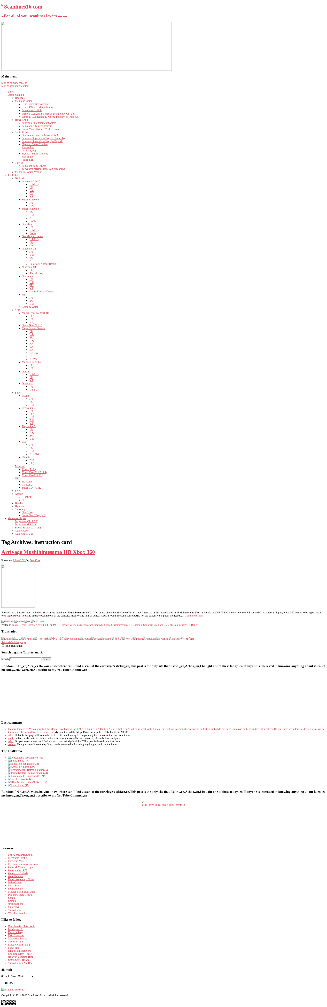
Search (5, 659)
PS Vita (26, 457)
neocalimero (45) (33, 757)
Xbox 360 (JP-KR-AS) (34, 472)
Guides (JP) (21, 530)
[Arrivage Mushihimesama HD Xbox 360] (18, 606)
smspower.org (15, 903)
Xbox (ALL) (29, 469)
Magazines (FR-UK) (26, 524)
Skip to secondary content (15, 85)
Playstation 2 (29, 408)
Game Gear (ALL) (32, 325)
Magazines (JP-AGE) (26, 521)
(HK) (31, 190)
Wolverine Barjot (17, 938)
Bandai (19, 503)
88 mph (5, 976)
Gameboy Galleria (18, 873)
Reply (193, 624)
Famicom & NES (31, 181)
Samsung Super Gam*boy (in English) (42, 141)
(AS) (31, 340)
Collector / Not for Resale (42, 263)
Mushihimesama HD (122, 624)
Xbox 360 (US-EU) (32, 475)
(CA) (31, 346)
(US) (31, 214)
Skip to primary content (14, 82)
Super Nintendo (30, 208)
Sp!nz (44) (23, 760)
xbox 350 (163, 624)
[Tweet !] (322, 40)
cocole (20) (24, 779)
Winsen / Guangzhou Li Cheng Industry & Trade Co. (50, 116)
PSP (24, 441)
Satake (11, 897)
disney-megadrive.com (20, 854)
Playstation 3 (29, 426)
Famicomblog (15, 932)
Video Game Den (17, 910)
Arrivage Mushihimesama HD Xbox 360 (48, 552)
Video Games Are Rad (20, 963)
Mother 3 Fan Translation (21, 891)
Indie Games (15, 882)
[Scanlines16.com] (21, 7)
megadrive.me (15, 888)
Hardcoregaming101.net (21, 879)
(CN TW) (34, 352)
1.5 (58, 624)
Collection (13, 175)
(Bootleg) (27, 496)
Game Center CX (17, 870)
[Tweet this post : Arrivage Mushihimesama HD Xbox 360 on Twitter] (19, 621)
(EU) (31, 211)
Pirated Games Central (20, 894)
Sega (17, 309)
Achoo (11, 744)
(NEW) (33, 358)
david (11, 738)
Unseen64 (13, 906)
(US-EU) (33, 184)
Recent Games (26, 624)
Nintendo (20, 178)
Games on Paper (17, 518)
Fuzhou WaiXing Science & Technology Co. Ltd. (48, 113)
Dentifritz (35, 560)
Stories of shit (15, 941)
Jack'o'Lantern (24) (37, 772)
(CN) (31, 245)
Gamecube (27, 276)
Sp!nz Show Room (18, 959)
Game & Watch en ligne (21, 867)
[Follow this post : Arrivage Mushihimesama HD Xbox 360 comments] (27, 621)
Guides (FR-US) (24, 533)
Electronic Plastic (17, 857)
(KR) (31, 196)
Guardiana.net (15, 876)
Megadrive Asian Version (28, 171)
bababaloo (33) (30, 763)
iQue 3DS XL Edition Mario (37, 107)
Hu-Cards (27, 481)
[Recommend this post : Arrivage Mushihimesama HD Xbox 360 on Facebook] (7, 621)
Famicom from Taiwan (34, 165)
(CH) (31, 193)
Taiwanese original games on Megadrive (43, 168)
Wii (24, 294)
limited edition (102, 624)
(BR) (31, 349)
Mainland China (23, 100)
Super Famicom (30, 199)
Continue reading (196, 615)
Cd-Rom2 (27, 484)
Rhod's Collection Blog (20, 956)
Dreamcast (27, 383)
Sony (18, 392)
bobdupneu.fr (15, 929)
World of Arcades (17, 913)
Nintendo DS (29, 248)
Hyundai (19, 506)
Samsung (20, 509)
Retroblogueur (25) (37, 769)
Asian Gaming (16, 94)
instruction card (84, 624)
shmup (138, 624)
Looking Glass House (20, 953)
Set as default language (13, 642)
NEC (18, 478)
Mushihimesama (178, 624)
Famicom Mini (16, 861)
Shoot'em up (150, 624)
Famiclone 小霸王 (32, 110)
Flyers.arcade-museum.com (23, 864)
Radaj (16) (23, 785)
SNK (18, 490)
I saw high (13, 947)
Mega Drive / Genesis (33, 328)
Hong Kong (21, 119)
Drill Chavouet (16, 935)
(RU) (31, 355)
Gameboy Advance (32, 236)
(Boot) (32, 221)
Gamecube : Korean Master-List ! (40, 135)
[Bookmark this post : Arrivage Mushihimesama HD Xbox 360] (37, 621)
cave (72, 624)
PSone (25, 395)
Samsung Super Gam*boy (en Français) (43, 138)
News (11, 91)
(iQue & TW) (36, 273)
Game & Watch (30, 306)
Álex (10, 741)
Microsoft (20, 466)
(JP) (31, 187)
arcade (65, 624)
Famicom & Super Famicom (37, 125)
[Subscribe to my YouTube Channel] (322, 49)
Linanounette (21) (35, 776)
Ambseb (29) (27, 766)
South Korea (22, 132)
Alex (10, 735)
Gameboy (27, 224)
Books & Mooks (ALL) (28, 527)
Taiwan (19, 162)
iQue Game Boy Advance (36, 104)
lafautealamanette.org (19, 950)
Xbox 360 (41, 624)
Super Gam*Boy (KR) (34, 515)
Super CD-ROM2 (31, 487)
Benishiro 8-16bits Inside (21, 926)
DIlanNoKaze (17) (36, 782)
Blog (14, 624)
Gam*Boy (27, 512)
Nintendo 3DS (29, 267)
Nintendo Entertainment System (39, 122)
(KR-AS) (34, 453)
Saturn (25, 371)
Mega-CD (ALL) (31, 362)
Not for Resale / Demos (41, 291)
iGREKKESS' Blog (19, 944)
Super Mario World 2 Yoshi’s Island (41, 129)
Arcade (19, 493)
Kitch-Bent (14, 885)
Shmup (12, 900)
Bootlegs (20, 97)
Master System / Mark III (35, 312)
